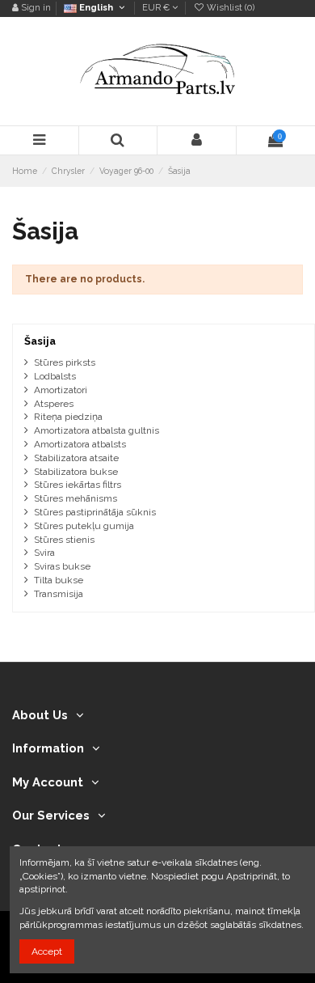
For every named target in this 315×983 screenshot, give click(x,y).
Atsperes (54, 403)
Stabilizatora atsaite (76, 458)
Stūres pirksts (64, 362)
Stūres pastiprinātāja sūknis (95, 512)
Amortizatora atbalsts (80, 444)
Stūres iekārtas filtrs (77, 484)
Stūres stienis (64, 539)
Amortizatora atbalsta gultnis (96, 430)
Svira (44, 552)
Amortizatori (60, 390)
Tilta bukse (58, 580)
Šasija (40, 341)
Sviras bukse (62, 566)
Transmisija (58, 594)
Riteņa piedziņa (68, 416)
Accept (47, 951)
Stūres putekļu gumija (84, 526)
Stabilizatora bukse (76, 471)
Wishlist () (229, 7)
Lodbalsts (55, 376)
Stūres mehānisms (75, 498)
